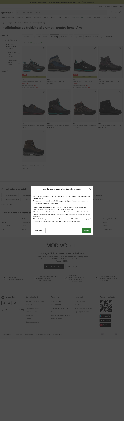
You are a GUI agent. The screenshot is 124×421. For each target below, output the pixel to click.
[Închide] (90, 189)
